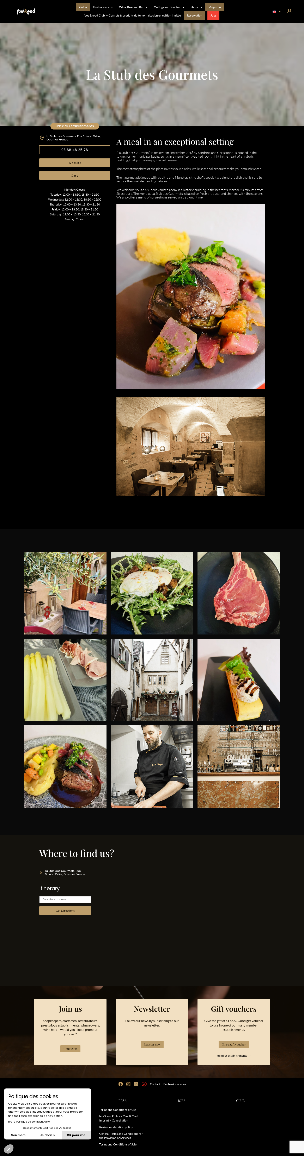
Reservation (194, 15)
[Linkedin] (136, 1084)
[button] (276, 11)
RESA (122, 1100)
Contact (155, 1084)
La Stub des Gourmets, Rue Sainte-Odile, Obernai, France (74, 137)
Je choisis (47, 1135)
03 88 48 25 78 (74, 149)
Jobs (213, 15)
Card (75, 175)
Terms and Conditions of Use (117, 1109)
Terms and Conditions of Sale (117, 1144)
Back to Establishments (75, 126)
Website (74, 162)
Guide (83, 7)
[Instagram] (128, 1084)
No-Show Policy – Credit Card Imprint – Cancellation (118, 1118)
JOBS (181, 1100)
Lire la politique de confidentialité (29, 1121)
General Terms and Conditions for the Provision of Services (121, 1135)
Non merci (18, 1135)
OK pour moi (76, 1135)
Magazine (214, 7)
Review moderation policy (116, 1127)
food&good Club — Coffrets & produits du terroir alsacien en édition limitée (132, 15)
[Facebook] (120, 1084)
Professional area (174, 1084)
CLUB (240, 1100)
